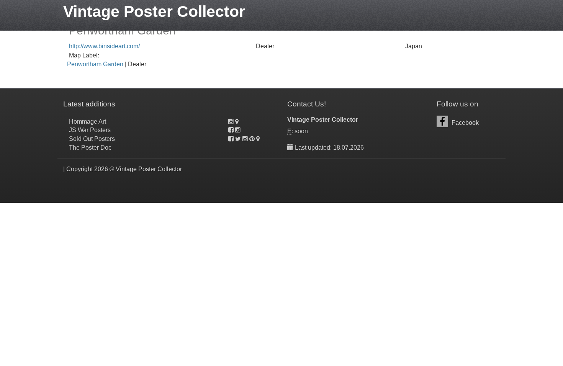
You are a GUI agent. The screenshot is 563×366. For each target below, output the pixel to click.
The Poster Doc (90, 147)
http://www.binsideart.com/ (104, 46)
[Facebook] (231, 130)
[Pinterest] (252, 139)
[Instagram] (231, 121)
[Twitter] (238, 139)
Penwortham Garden (95, 64)
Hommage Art (87, 121)
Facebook (464, 122)
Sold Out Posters (92, 139)
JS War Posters (90, 130)
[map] (237, 121)
